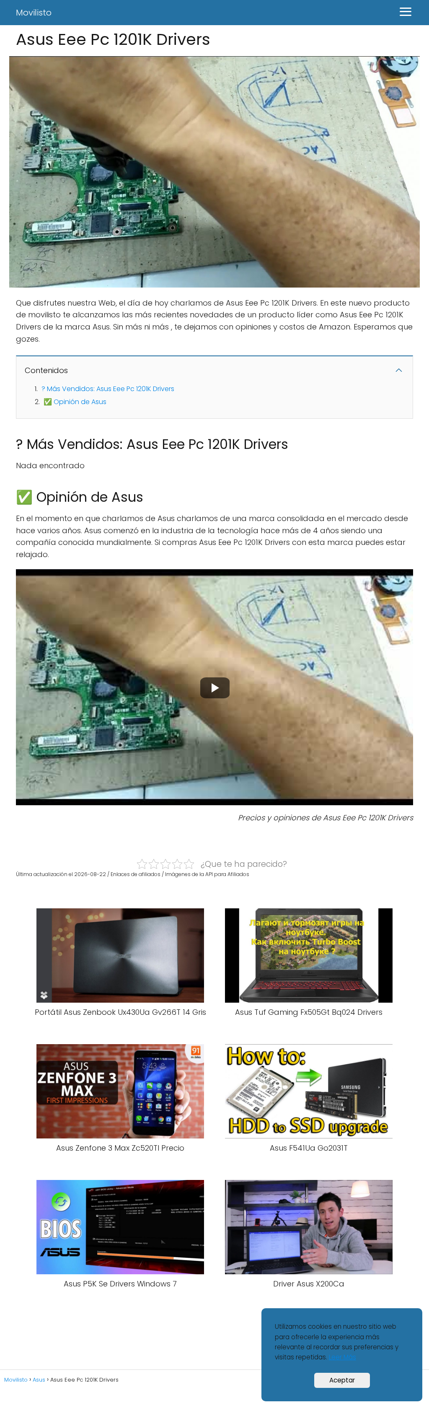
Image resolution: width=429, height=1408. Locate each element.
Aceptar (342, 1380)
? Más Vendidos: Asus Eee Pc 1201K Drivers (107, 389)
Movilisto (34, 12)
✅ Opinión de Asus (75, 402)
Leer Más (342, 1357)
